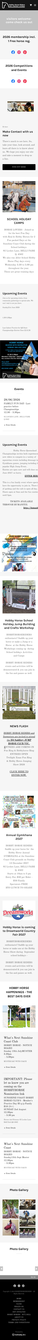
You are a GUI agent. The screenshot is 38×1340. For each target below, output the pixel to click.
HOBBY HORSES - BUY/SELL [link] (19, 1314)
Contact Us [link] (19, 1309)
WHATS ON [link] (19, 1306)
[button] (35, 5)
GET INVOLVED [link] (19, 1312)
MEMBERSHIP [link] (19, 1301)
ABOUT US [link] (19, 1317)
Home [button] (19, 1298)
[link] (13, 5)
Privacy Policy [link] (19, 1320)
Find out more (19, 167)
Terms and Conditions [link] (19, 1322)
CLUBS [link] (19, 1304)
